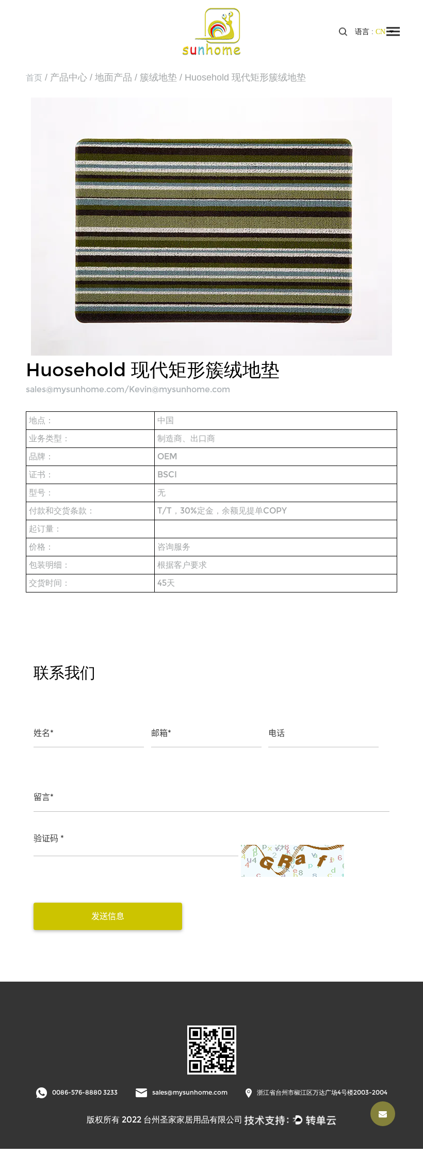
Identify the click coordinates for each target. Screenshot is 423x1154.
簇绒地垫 (158, 77)
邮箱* (161, 733)
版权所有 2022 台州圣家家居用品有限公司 (164, 1120)
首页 (34, 77)
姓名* (44, 733)
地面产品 (113, 77)
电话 (276, 733)
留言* (44, 797)
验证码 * (49, 838)
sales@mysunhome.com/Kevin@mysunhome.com (128, 389)
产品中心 (68, 77)
